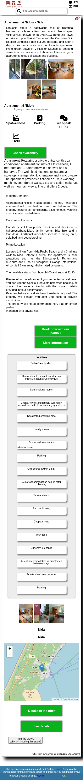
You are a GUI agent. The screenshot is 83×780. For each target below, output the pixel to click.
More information (55, 342)
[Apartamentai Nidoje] (15, 69)
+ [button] (9, 648)
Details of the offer (41, 710)
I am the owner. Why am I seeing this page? (25, 740)
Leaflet (56, 699)
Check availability (25, 153)
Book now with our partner (55, 331)
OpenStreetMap (70, 699)
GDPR (40, 775)
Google (59, 769)
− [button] (9, 654)
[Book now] (77, 18)
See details (41, 726)
